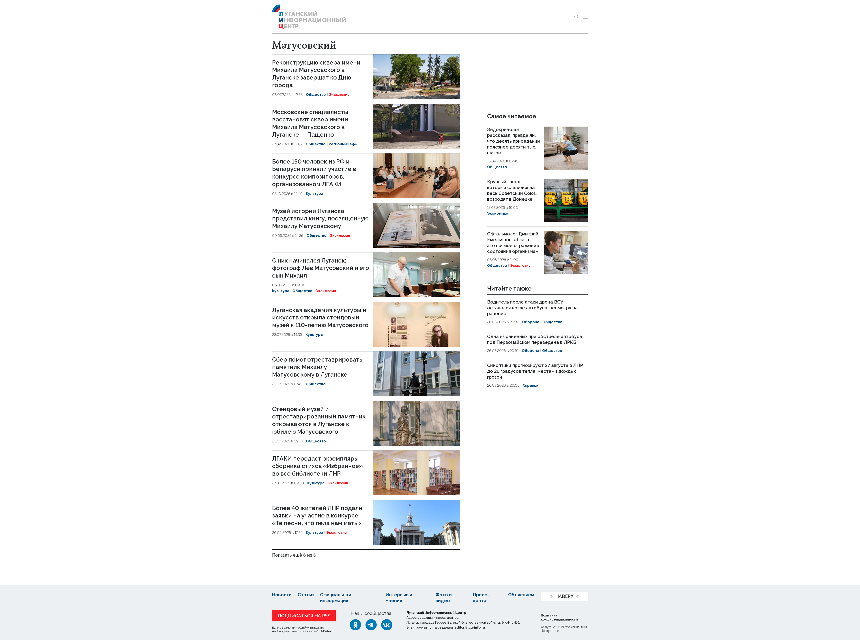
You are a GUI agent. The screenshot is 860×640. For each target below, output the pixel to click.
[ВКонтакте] (386, 624)
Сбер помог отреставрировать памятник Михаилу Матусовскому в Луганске (317, 367)
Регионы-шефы (343, 144)
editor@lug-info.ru (469, 627)
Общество (316, 95)
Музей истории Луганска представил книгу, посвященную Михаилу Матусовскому (320, 219)
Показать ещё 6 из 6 (294, 555)
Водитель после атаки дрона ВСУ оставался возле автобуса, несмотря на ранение (532, 307)
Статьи (306, 594)
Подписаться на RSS (304, 615)
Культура (314, 194)
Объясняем (521, 594)
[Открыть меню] (585, 17)
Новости (282, 594)
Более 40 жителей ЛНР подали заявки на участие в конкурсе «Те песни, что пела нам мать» (317, 516)
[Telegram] (371, 624)
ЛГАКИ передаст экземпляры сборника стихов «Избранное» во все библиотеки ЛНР (317, 466)
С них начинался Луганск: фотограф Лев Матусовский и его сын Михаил (320, 268)
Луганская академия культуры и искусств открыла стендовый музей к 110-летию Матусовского (320, 318)
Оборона (530, 322)
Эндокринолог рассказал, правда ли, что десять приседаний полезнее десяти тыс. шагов (513, 141)
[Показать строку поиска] (576, 17)
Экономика (497, 213)
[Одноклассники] (355, 624)
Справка (530, 385)
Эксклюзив (339, 95)
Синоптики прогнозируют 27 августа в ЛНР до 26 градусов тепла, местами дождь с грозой (535, 371)
